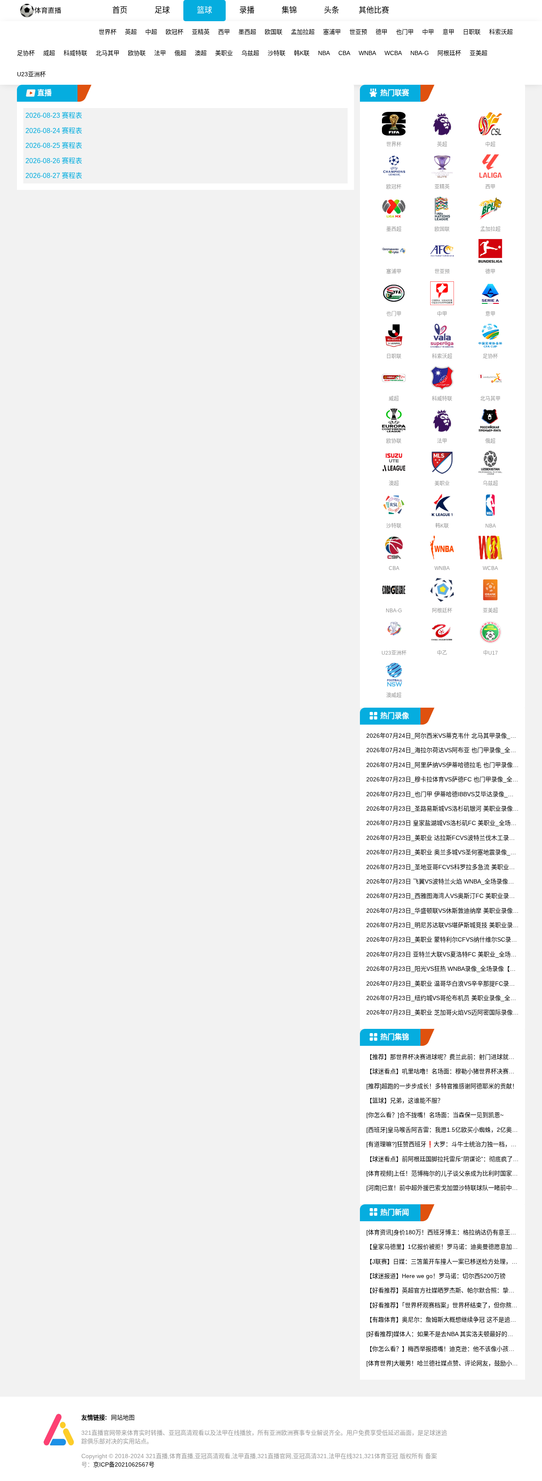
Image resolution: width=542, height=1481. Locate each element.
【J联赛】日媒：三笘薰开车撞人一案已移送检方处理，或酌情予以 (441, 1262)
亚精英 (201, 31)
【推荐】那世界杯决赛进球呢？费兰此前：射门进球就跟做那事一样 (440, 1057)
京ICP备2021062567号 (124, 1464)
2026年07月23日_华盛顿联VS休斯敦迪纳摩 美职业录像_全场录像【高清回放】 (441, 911)
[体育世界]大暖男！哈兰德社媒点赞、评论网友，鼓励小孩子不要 (442, 1364)
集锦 (289, 10)
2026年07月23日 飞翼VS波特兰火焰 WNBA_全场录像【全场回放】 (437, 882)
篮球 (204, 10)
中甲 (428, 31)
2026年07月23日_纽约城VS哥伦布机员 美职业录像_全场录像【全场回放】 (441, 999)
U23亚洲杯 (31, 74)
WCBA (393, 53)
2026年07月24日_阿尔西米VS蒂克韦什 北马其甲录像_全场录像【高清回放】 (441, 736)
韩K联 (302, 53)
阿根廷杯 (449, 53)
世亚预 (358, 31)
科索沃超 (501, 31)
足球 (162, 10)
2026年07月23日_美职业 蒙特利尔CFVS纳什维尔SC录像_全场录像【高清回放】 (441, 940)
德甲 (381, 31)
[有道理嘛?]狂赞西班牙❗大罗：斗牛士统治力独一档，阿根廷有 (441, 1145)
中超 (151, 31)
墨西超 (247, 31)
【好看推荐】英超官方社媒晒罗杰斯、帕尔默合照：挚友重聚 (440, 1291)
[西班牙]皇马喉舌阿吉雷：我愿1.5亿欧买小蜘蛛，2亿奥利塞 (442, 1130)
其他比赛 (374, 10)
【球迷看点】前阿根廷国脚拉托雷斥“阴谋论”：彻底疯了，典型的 (442, 1160)
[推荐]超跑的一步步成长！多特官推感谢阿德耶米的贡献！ (442, 1086)
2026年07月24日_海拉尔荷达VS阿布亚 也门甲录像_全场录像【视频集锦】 (441, 751)
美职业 (224, 53)
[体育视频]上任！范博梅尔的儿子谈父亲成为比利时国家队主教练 (442, 1174)
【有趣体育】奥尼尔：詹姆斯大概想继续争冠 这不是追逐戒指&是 (441, 1320)
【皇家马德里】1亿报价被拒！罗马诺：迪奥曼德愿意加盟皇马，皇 (442, 1247)
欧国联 (273, 31)
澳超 (201, 53)
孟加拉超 (303, 31)
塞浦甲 (332, 31)
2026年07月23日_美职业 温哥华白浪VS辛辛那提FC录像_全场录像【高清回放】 (442, 984)
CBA (344, 53)
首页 (119, 10)
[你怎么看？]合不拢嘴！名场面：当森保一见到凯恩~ (434, 1114)
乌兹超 (250, 53)
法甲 (160, 53)
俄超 (180, 53)
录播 (246, 10)
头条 (331, 10)
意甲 (448, 31)
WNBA (367, 53)
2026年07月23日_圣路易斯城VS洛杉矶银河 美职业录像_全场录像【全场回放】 (441, 809)
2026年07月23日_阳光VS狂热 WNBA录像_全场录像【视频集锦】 (441, 969)
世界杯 (107, 31)
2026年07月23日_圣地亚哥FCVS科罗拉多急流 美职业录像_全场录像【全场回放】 (440, 868)
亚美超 (478, 53)
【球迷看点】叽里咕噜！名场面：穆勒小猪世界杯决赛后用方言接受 (440, 1072)
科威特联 (75, 53)
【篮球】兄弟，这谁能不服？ (404, 1100)
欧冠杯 (174, 31)
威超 (49, 53)
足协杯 (26, 53)
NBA (324, 53)
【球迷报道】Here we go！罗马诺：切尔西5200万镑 (436, 1276)
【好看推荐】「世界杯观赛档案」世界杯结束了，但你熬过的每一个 (441, 1306)
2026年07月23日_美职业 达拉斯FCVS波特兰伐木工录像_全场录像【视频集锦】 (442, 838)
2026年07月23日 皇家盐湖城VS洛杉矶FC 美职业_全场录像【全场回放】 (441, 824)
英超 (131, 31)
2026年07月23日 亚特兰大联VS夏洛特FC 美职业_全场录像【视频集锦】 (441, 955)
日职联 (472, 31)
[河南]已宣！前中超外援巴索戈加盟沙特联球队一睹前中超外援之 (442, 1188)
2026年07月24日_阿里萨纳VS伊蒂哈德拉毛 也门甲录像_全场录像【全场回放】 (441, 765)
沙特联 (276, 53)
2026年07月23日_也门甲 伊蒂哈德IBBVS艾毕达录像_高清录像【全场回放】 (440, 795)
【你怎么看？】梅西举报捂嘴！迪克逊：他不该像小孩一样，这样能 (440, 1349)
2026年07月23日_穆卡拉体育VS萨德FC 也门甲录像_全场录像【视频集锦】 (442, 780)
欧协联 (137, 53)
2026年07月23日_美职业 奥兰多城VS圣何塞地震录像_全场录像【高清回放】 (441, 853)
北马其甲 (107, 53)
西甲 (224, 31)
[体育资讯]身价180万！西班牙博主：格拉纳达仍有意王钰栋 (441, 1233)
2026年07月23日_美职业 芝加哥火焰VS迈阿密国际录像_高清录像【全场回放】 (441, 1013)
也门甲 (405, 31)
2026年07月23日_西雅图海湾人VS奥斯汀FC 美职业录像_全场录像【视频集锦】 (442, 896)
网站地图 (123, 1417)
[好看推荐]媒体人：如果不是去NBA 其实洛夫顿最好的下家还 (439, 1335)
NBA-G (419, 53)
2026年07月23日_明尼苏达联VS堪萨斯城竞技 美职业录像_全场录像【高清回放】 (442, 926)
